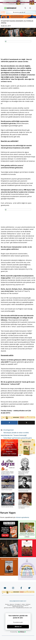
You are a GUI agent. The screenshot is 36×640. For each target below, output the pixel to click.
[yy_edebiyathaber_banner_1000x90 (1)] (18, 419)
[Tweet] (26, 423)
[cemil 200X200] (27, 538)
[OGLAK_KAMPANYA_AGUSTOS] (27, 557)
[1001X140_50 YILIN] (18, 4)
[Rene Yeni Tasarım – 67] (27, 580)
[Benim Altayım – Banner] (9, 575)
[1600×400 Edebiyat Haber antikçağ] (18, 36)
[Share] (9, 423)
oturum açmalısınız (22, 517)
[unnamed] (9, 456)
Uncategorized (8, 430)
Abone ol (18, 626)
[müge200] (9, 538)
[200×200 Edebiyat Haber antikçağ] (9, 557)
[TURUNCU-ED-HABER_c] (18, 13)
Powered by (13, 632)
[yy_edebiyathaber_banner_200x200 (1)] (26, 456)
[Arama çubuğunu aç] (25, 8)
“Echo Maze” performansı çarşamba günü (17, 438)
